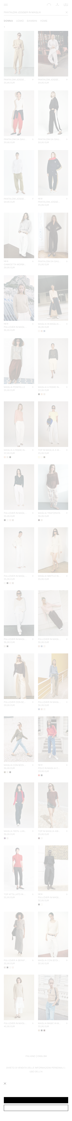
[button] (36, 1100)
